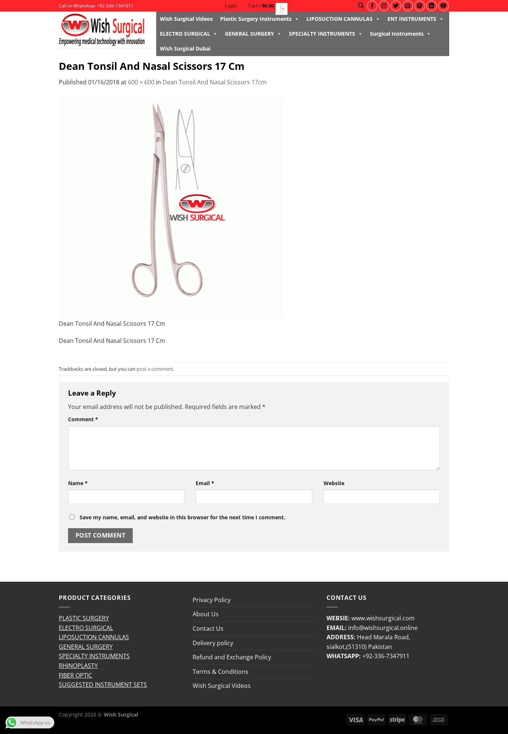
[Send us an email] (407, 5)
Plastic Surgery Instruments (256, 18)
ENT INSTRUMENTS (412, 18)
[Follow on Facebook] (372, 5)
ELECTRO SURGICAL (185, 33)
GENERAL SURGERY (249, 33)
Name (78, 483)
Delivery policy (213, 643)
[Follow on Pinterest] (419, 5)
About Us (206, 614)
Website (334, 483)
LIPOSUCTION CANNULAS (339, 18)
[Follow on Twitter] (395, 5)
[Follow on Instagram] (384, 5)
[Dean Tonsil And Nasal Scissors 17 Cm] (170, 207)
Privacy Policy (212, 600)
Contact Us (208, 628)
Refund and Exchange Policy (232, 657)
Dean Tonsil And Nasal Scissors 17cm (215, 82)
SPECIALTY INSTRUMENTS (322, 33)
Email (205, 483)
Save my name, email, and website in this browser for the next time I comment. (182, 517)
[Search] (361, 5)
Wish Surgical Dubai (185, 48)
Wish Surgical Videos (186, 18)
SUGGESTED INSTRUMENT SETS (103, 685)
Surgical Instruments (397, 33)
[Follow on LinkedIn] (431, 5)
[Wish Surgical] (102, 30)
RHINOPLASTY (78, 666)
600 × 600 (141, 82)
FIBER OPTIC (75, 675)
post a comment (154, 369)
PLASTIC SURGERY (84, 618)
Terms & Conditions (220, 672)
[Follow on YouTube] (443, 5)
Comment (83, 419)
